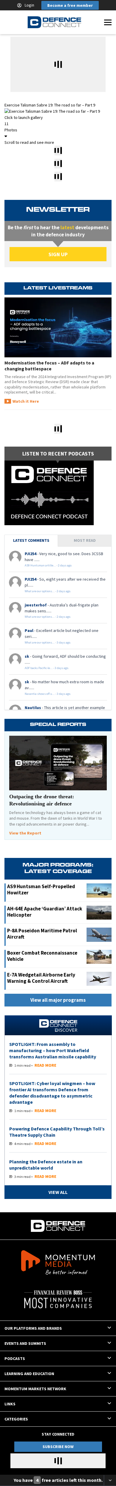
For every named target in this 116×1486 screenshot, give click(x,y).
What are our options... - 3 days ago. (48, 642)
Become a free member (70, 5)
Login (29, 5)
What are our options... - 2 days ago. (48, 591)
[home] (54, 22)
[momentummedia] (58, 1263)
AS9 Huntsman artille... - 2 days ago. (48, 565)
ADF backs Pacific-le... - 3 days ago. (47, 668)
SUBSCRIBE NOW (58, 1446)
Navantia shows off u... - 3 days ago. (48, 694)
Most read (85, 540)
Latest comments (31, 540)
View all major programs (58, 1000)
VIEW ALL (58, 1192)
